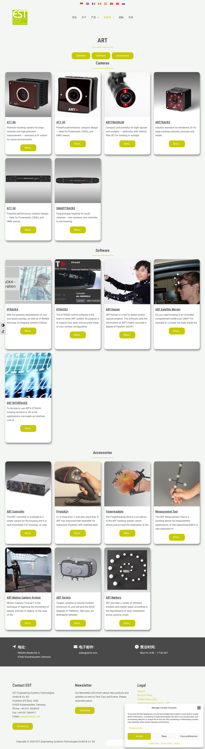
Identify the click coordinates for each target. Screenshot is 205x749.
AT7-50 (60, 122)
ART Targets (63, 597)
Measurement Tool (166, 511)
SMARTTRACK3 (65, 208)
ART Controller (15, 511)
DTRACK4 (12, 309)
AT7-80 (11, 122)
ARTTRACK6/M (115, 122)
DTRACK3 (62, 309)
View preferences (188, 736)
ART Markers (113, 597)
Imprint (177, 743)
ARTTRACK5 (162, 122)
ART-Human (113, 309)
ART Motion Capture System (24, 597)
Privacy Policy (166, 743)
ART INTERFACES (17, 403)
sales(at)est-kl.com (30, 716)
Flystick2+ (62, 511)
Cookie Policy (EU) (147, 699)
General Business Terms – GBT (153, 703)
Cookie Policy (153, 743)
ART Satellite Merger (168, 309)
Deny (164, 736)
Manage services (136, 728)
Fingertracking (114, 511)
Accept (139, 736)
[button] (198, 707)
